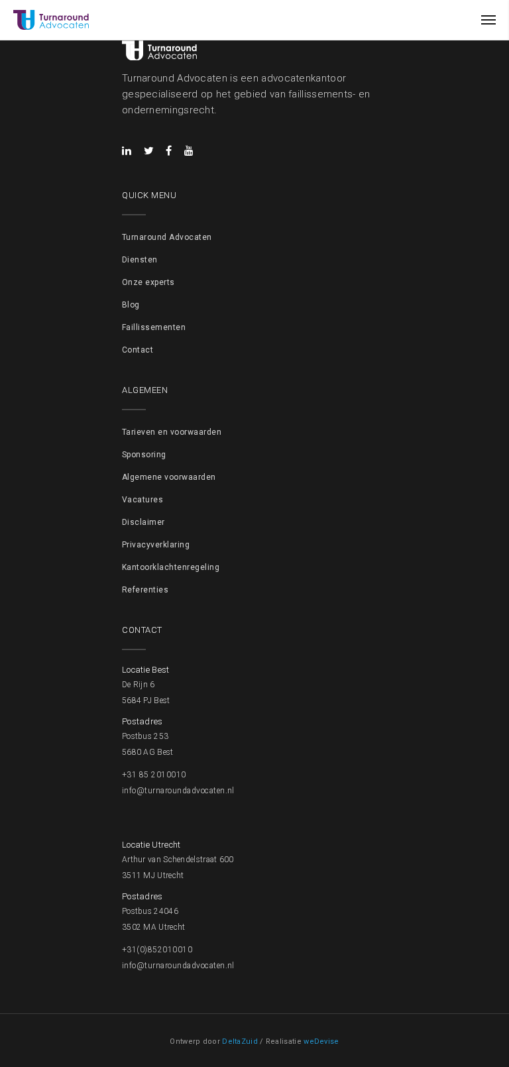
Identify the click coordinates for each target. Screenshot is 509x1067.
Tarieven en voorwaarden (171, 432)
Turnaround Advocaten (167, 237)
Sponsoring (144, 454)
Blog (131, 304)
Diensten (140, 259)
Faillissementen (154, 327)
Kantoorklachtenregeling (170, 567)
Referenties (145, 589)
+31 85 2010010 (154, 774)
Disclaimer (143, 522)
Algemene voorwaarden (169, 477)
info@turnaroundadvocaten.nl (178, 790)
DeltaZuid (240, 1041)
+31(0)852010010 (157, 949)
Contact (137, 350)
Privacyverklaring (156, 544)
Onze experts (148, 282)
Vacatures (142, 499)
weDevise (321, 1041)
